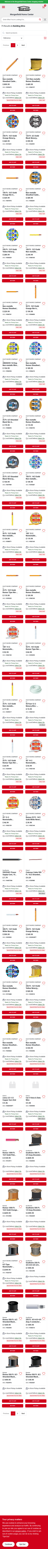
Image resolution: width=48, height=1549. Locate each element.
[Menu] (3, 7)
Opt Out (22, 1544)
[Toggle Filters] (45, 38)
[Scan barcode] (45, 19)
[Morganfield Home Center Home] (24, 8)
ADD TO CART (12, 105)
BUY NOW (12, 110)
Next (23, 45)
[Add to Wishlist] (20, 76)
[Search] (40, 19)
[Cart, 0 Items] (43, 7)
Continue (8, 1544)
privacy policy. (20, 1531)
